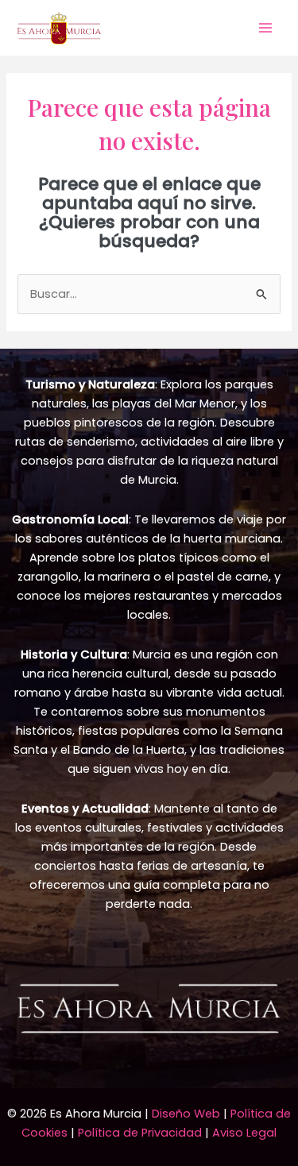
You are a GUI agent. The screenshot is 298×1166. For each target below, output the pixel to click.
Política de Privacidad (140, 1133)
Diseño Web (186, 1114)
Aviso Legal (244, 1133)
